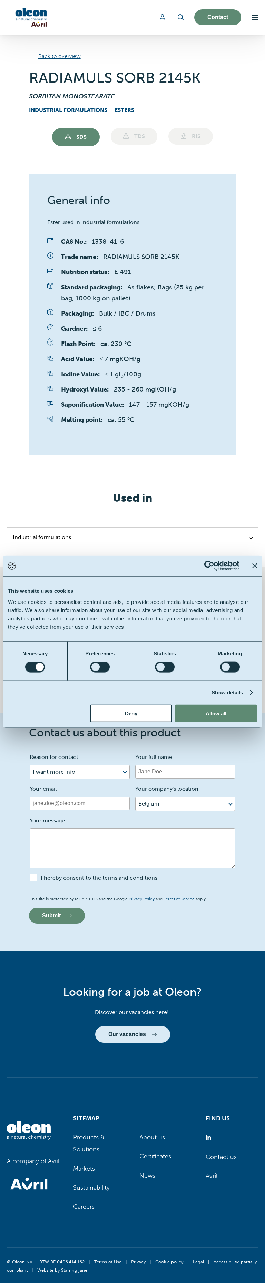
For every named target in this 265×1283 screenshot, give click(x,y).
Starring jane (74, 1270)
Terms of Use (107, 1261)
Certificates (155, 1156)
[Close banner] (254, 565)
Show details (227, 692)
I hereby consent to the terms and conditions (99, 878)
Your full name (153, 757)
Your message (47, 820)
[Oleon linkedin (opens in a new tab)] (210, 1137)
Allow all (216, 713)
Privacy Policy (142, 899)
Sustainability (91, 1188)
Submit (51, 915)
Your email (43, 788)
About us (152, 1137)
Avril (211, 1176)
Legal (198, 1261)
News (147, 1175)
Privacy (138, 1261)
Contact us (221, 1157)
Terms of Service (179, 899)
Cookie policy (169, 1261)
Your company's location (166, 788)
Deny (131, 713)
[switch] (100, 667)
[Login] (163, 17)
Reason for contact (54, 757)
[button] (255, 17)
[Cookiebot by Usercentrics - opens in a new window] (209, 566)
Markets (84, 1169)
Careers (84, 1206)
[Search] (181, 17)
